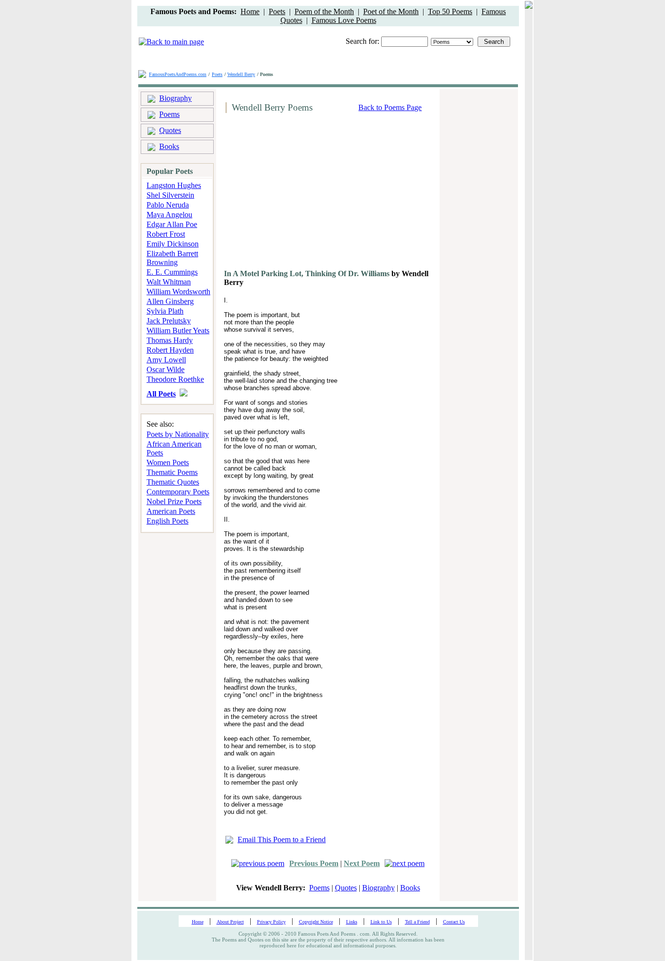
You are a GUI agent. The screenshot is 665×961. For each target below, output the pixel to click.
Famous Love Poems (344, 20)
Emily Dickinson (173, 244)
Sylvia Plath (165, 311)
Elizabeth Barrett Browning (172, 257)
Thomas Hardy (170, 340)
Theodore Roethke (175, 379)
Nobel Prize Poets (174, 501)
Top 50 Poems (450, 11)
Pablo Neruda (168, 205)
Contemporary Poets (178, 492)
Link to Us (381, 921)
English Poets (167, 521)
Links (351, 921)
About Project (230, 921)
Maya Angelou (169, 214)
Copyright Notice (316, 921)
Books (169, 146)
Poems (169, 114)
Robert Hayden (170, 350)
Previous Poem (313, 863)
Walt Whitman (169, 282)
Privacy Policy (271, 921)
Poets (277, 11)
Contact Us (454, 921)
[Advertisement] (304, 195)
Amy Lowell (166, 360)
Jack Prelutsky (169, 321)
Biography (175, 98)
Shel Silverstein (170, 195)
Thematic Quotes (173, 482)
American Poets (171, 511)
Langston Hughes (174, 185)
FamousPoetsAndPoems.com (177, 74)
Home (249, 11)
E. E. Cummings (172, 272)
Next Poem (362, 863)
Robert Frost (166, 234)
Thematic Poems (172, 472)
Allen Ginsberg (170, 301)
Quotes (170, 130)
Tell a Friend (417, 921)
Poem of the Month (324, 11)
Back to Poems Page (390, 107)
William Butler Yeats (178, 330)
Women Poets (168, 462)
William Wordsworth (178, 291)
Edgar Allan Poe (172, 224)
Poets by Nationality (178, 434)
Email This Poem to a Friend (282, 839)
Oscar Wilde (166, 369)
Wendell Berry (241, 74)
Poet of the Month (391, 11)
